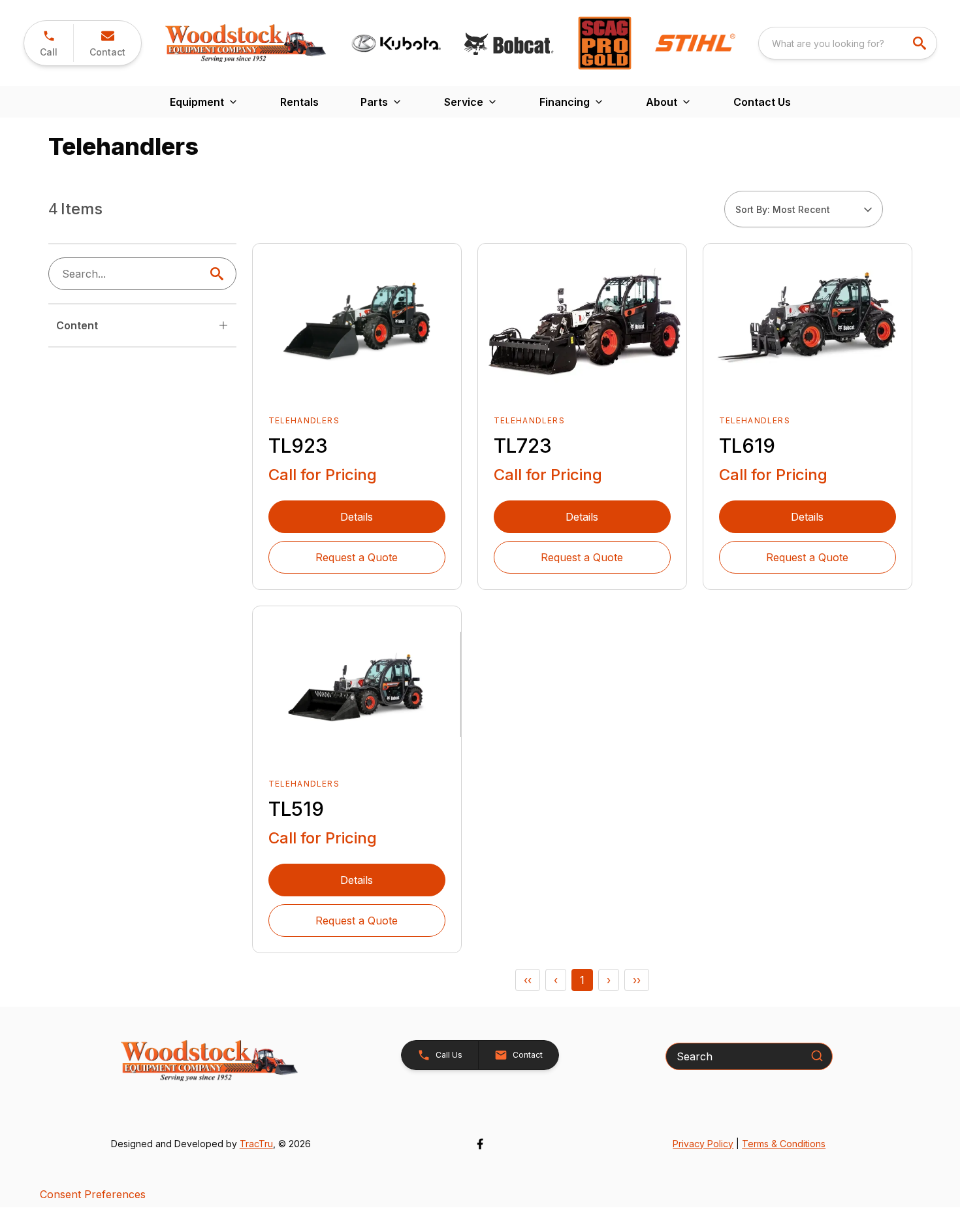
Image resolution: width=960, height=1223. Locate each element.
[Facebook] (480, 1144)
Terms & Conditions (783, 1143)
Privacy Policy (703, 1143)
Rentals (299, 101)
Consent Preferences (93, 1194)
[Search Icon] (219, 273)
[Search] (817, 1055)
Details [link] (356, 516)
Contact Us (762, 101)
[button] (48, 43)
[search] (920, 43)
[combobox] (847, 43)
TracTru (256, 1143)
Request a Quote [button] (356, 557)
